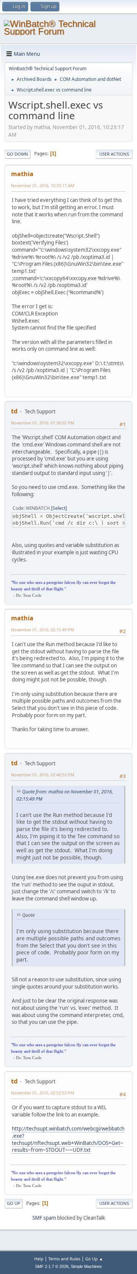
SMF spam (44, 1217)
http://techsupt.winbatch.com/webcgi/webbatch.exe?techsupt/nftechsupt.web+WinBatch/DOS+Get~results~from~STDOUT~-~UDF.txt (68, 1139)
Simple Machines (86, 1266)
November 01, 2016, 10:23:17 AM (42, 185)
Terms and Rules (64, 1258)
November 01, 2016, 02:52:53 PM (42, 1093)
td (14, 411)
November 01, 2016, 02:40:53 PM (42, 774)
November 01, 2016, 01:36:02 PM (42, 423)
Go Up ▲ (94, 1258)
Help (38, 1258)
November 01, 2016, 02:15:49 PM (42, 629)
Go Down (17, 154)
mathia (22, 174)
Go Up (13, 1203)
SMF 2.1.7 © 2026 (51, 1266)
